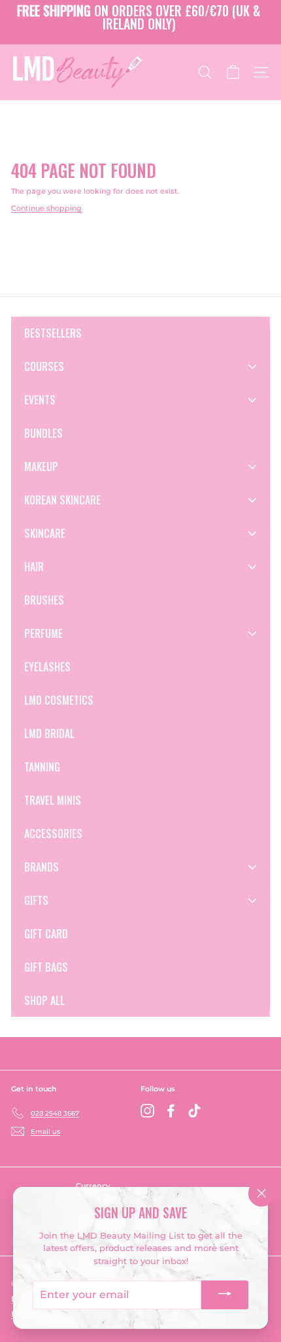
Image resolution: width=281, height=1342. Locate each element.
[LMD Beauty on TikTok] (194, 1111)
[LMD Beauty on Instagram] (147, 1111)
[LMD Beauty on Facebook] (171, 1111)
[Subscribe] (224, 1294)
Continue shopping (46, 208)
